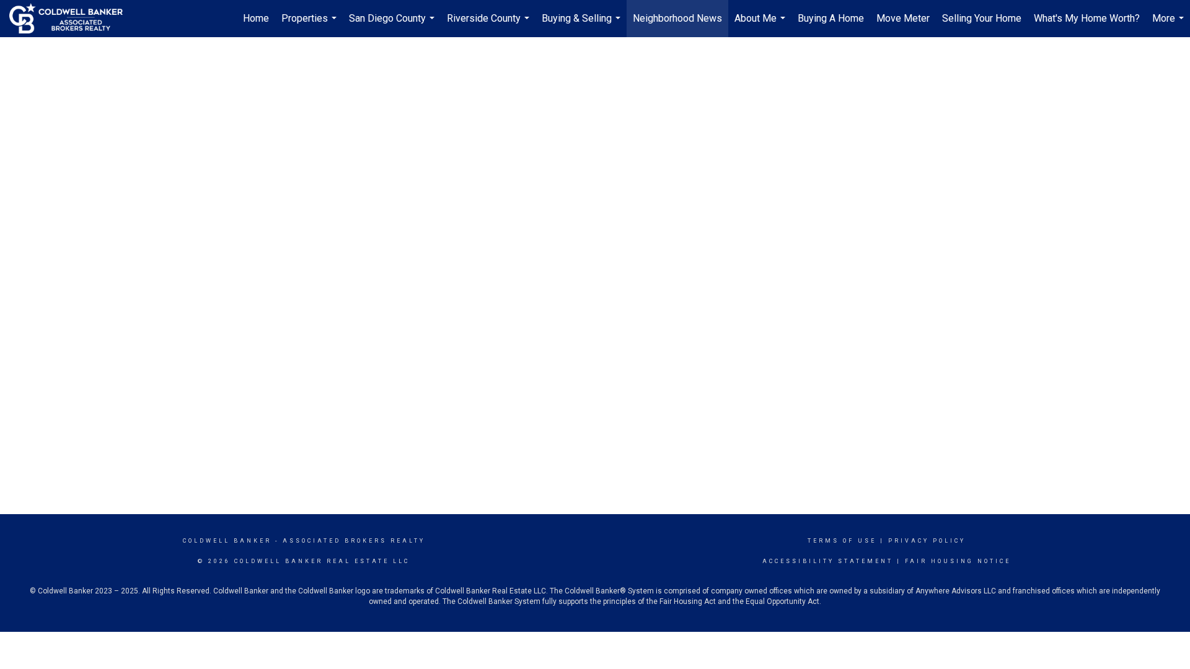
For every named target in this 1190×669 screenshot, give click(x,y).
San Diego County (393, 24)
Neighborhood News (677, 18)
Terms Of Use (842, 541)
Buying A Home (831, 18)
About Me (761, 24)
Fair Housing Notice (958, 561)
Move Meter (903, 18)
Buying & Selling (583, 24)
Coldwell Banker (227, 541)
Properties (310, 24)
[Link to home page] (72, 18)
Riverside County (489, 24)
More (1169, 24)
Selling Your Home (981, 18)
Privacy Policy (927, 541)
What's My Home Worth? (1087, 18)
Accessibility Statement (827, 561)
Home (256, 18)
